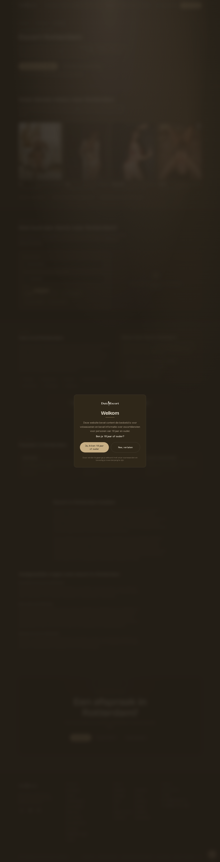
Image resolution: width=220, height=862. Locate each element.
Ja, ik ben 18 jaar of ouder (94, 447)
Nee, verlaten (125, 447)
